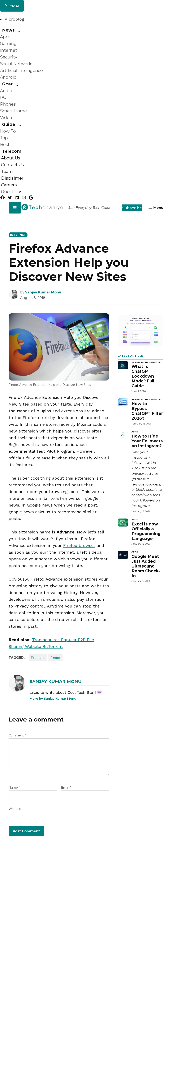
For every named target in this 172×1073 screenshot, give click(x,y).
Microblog (14, 19)
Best (5, 144)
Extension (38, 658)
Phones (8, 104)
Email (66, 787)
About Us (10, 157)
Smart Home (13, 110)
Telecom (11, 151)
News (8, 30)
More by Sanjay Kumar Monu (53, 698)
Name (14, 787)
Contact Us (12, 164)
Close (14, 6)
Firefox (55, 658)
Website (15, 809)
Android (8, 77)
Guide (8, 124)
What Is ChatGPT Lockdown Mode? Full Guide (143, 376)
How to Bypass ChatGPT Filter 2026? (147, 411)
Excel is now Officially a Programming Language (146, 531)
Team (7, 171)
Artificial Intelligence (21, 70)
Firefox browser (79, 545)
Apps (5, 36)
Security (8, 57)
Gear (7, 83)
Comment (17, 735)
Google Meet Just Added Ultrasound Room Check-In (146, 566)
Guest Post (12, 191)
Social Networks (17, 63)
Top (4, 137)
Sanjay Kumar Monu (43, 292)
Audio (6, 90)
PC (3, 97)
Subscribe (132, 207)
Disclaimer (12, 178)
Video (6, 117)
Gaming (8, 43)
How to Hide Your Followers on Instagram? (147, 441)
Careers (9, 184)
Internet (8, 50)
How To (8, 131)
